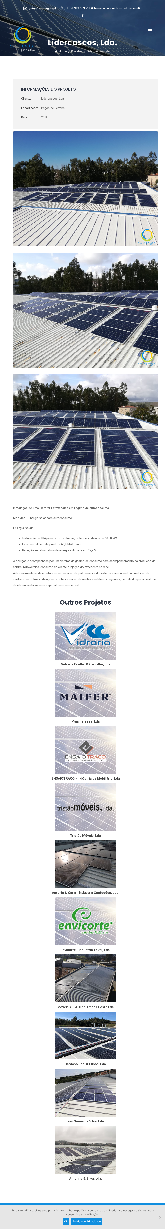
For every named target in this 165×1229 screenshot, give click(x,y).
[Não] (160, 1217)
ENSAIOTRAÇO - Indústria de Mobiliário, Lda (85, 778)
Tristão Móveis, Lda (85, 836)
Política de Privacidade (87, 1221)
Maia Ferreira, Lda (85, 721)
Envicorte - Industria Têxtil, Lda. (85, 950)
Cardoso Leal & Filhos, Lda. (86, 1064)
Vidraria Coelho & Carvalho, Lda (85, 664)
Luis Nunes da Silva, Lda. (85, 1121)
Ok (66, 1221)
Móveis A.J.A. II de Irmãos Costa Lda (85, 1007)
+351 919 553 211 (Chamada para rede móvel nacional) (103, 8)
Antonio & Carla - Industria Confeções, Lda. (85, 893)
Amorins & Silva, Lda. (85, 1178)
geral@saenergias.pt (42, 8)
